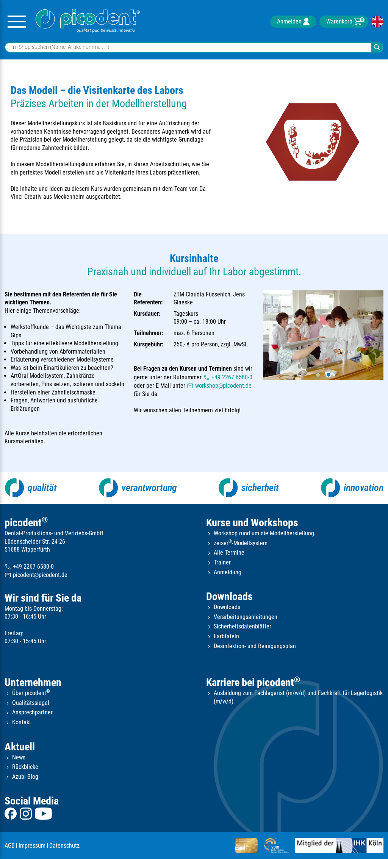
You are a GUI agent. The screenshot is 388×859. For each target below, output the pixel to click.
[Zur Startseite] (88, 22)
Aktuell (20, 747)
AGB (10, 845)
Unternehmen (33, 682)
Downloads (229, 596)
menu (17, 22)
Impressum (32, 845)
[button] (318, 375)
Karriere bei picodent (253, 682)
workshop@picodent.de (219, 386)
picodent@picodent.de (36, 575)
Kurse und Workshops (252, 522)
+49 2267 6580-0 (227, 377)
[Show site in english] (377, 22)
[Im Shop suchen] (377, 47)
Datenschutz (64, 845)
